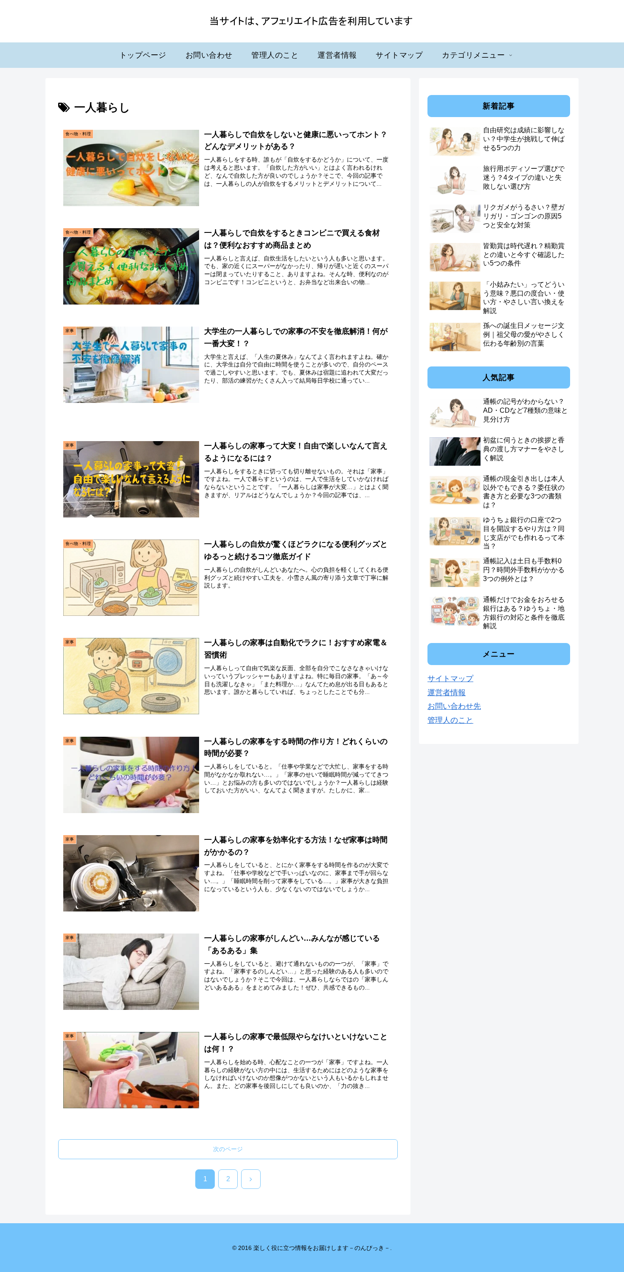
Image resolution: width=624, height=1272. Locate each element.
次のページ (228, 1149)
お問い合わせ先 (454, 706)
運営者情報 (446, 692)
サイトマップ (450, 678)
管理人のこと (450, 720)
